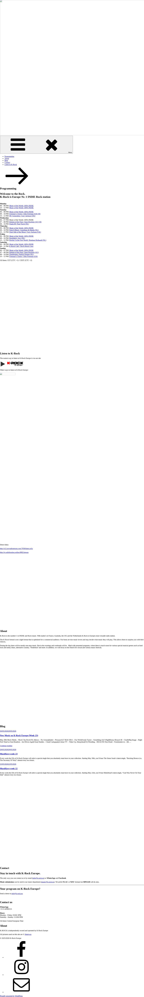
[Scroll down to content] (17, 184)
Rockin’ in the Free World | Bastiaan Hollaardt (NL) (27, 240)
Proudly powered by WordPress (11, 996)
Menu (70, 152)
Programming (9, 156)
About (6, 158)
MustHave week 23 (9, 754)
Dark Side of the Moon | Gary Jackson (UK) (25, 232)
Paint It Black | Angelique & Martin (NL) (24, 230)
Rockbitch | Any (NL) (17, 238)
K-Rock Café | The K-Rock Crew (21, 246)
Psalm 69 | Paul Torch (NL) (19, 224)
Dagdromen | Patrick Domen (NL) (21, 254)
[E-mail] (21, 992)
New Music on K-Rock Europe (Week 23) (19, 735)
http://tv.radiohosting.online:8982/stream (14, 552)
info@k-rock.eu (38, 878)
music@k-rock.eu (47, 882)
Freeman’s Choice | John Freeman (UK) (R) (24, 214)
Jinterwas (28, 934)
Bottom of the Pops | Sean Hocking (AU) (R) (25, 222)
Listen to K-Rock (10, 165)
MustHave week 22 (9, 768)
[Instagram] (21, 975)
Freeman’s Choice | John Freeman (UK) (23, 256)
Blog (6, 160)
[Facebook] (21, 957)
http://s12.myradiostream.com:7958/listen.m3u (16, 549)
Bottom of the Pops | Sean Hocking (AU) (24, 252)
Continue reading (6, 746)
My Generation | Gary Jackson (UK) (22, 216)
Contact (7, 162)
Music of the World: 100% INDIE (21, 206)
